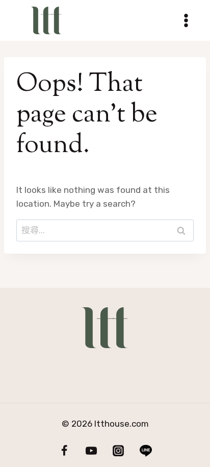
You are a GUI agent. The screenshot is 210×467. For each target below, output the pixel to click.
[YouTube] (91, 450)
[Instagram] (118, 450)
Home (169, 380)
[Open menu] (186, 20)
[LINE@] (145, 450)
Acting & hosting (143, 365)
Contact (107, 380)
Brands (43, 380)
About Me (51, 365)
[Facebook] (64, 450)
